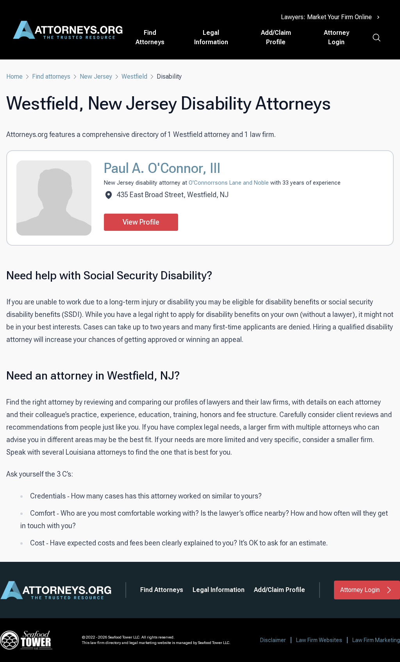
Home (14, 76)
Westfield (134, 76)
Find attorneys (51, 76)
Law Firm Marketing (376, 640)
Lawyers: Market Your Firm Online (326, 17)
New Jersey (96, 76)
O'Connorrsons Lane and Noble (229, 183)
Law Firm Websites (319, 640)
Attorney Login (336, 37)
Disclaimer (273, 640)
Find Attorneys (150, 37)
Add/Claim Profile (276, 37)
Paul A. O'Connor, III (162, 168)
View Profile (141, 222)
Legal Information (211, 37)
